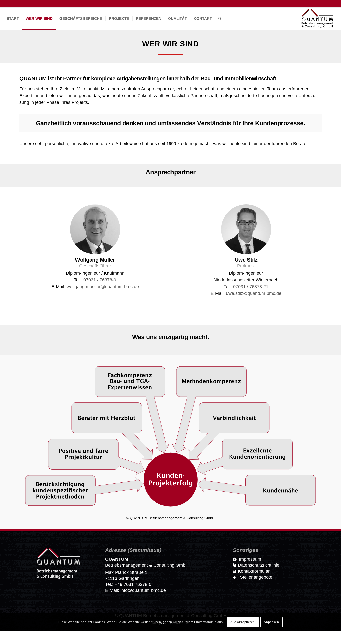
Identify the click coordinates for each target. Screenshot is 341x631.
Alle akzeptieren (242, 622)
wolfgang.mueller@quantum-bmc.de (103, 286)
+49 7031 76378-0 (133, 584)
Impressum (250, 559)
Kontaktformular (254, 571)
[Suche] (220, 19)
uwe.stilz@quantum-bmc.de (253, 293)
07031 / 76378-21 (250, 286)
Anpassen (271, 622)
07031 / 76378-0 (99, 279)
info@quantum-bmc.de (143, 590)
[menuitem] (12, 19)
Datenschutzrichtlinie (258, 565)
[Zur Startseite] (58, 579)
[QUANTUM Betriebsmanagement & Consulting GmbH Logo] (317, 19)
